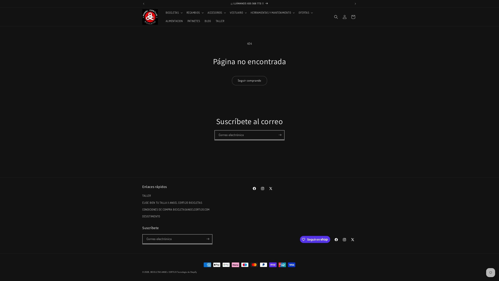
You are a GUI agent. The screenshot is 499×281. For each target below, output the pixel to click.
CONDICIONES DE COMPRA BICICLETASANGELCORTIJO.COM (176, 209)
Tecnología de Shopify (187, 272)
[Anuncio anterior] (143, 3)
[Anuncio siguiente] (355, 3)
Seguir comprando (249, 80)
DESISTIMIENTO (151, 216)
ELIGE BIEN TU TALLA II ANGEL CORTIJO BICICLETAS (172, 202)
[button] (173, 13)
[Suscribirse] (280, 135)
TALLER (146, 195)
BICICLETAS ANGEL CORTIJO (163, 272)
